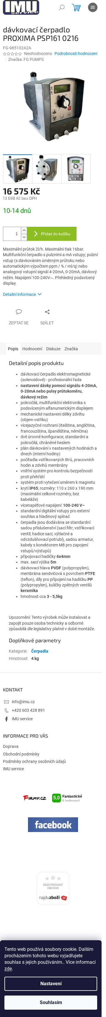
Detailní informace (19, 294)
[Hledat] (62, 7)
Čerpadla (39, 651)
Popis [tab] (13, 348)
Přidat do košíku (55, 233)
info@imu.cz (23, 701)
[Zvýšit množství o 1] (24, 230)
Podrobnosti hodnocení (75, 53)
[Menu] (93, 7)
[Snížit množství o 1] (24, 237)
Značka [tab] (71, 348)
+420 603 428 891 (28, 710)
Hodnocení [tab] (32, 348)
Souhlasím (51, 1002)
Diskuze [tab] (53, 348)
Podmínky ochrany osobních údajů (34, 761)
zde (8, 968)
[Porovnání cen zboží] (53, 888)
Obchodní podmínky (21, 754)
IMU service (22, 718)
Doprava (11, 746)
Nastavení (51, 983)
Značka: (26, 59)
